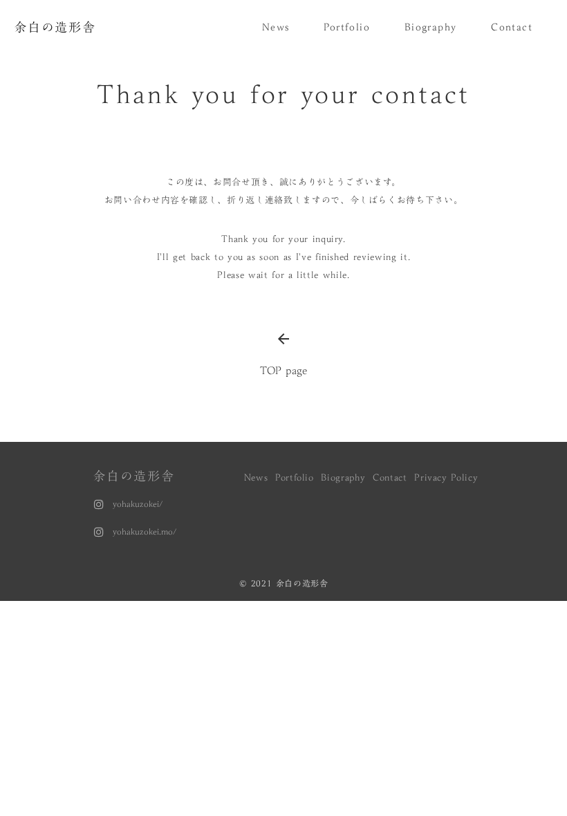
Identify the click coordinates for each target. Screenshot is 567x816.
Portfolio (294, 477)
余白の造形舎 (134, 476)
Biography (343, 477)
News (256, 477)
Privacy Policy (448, 477)
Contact (390, 477)
